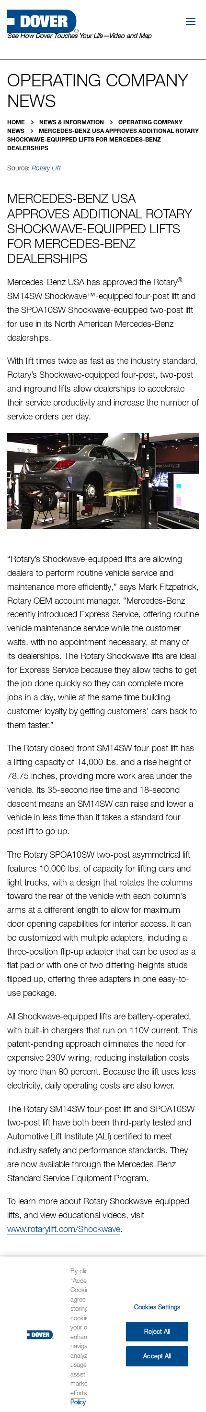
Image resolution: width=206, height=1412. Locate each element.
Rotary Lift (46, 168)
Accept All (157, 1356)
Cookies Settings (157, 1307)
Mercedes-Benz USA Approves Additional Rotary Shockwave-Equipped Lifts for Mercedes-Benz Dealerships (103, 139)
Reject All (157, 1331)
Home (16, 122)
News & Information (72, 122)
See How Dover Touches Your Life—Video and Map (79, 35)
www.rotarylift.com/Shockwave (63, 1229)
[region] (103, 1334)
